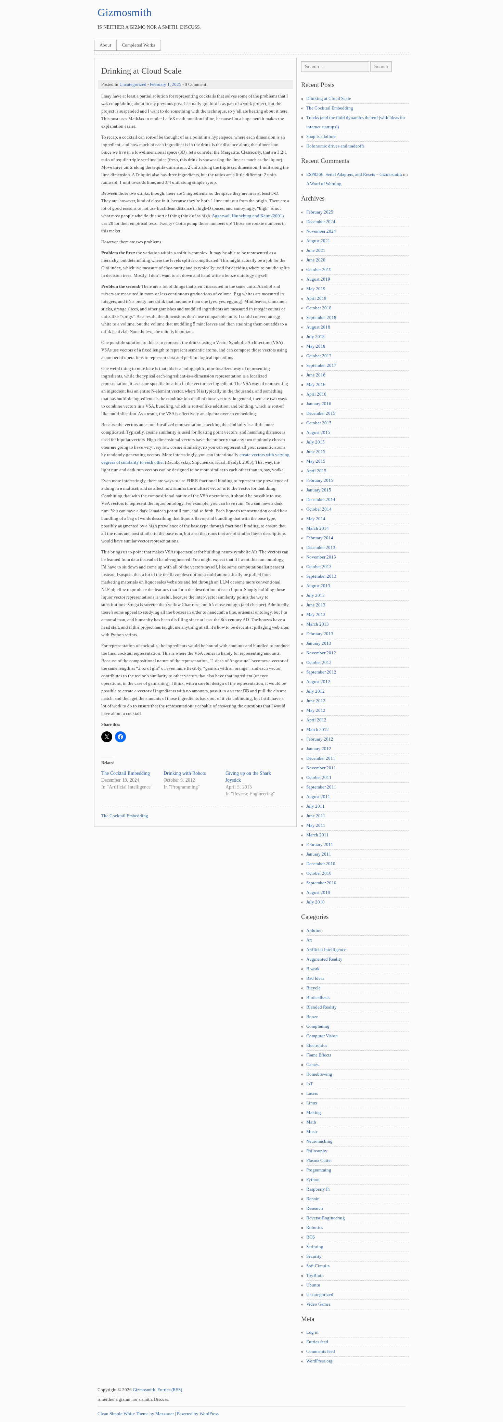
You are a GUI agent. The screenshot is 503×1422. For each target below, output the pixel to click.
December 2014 (320, 499)
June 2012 (315, 701)
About (105, 45)
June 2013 (315, 605)
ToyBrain (315, 1275)
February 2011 (319, 844)
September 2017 (321, 365)
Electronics (316, 1045)
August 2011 (318, 796)
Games (312, 1064)
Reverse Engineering (325, 1218)
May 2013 (315, 614)
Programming (318, 1170)
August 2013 (318, 586)
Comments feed (320, 1351)
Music (312, 1131)
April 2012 (316, 720)
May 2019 (315, 288)
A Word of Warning (323, 183)
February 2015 (319, 480)
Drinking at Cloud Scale (328, 98)
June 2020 (315, 260)
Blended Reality (321, 1007)
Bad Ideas (315, 978)
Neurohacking (319, 1141)
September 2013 (321, 576)
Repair (312, 1198)
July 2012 (315, 691)
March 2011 (317, 835)
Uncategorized (132, 84)
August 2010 (318, 892)
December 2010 (320, 863)
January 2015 (318, 490)
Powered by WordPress (198, 1413)
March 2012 (317, 729)
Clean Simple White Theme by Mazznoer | (137, 1413)
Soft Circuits (318, 1266)
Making (313, 1112)
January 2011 (318, 854)
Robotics (314, 1227)
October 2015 (319, 423)
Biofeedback (318, 997)
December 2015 (320, 413)
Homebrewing (319, 1074)
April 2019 (316, 298)
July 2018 (315, 336)
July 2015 (315, 442)
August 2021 (318, 241)
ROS (310, 1237)
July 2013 (315, 595)
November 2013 (321, 557)
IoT (309, 1083)
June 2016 (315, 375)
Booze (312, 1016)
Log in (312, 1332)
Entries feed (317, 1342)
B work (313, 968)
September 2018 (321, 317)
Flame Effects (318, 1055)
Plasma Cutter (319, 1160)
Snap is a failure (321, 136)
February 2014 (319, 538)
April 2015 (316, 471)
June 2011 (315, 816)
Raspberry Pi (318, 1189)
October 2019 (319, 269)
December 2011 (320, 758)
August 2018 (318, 327)
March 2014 (317, 528)
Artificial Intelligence (326, 949)
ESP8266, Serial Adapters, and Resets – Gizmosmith (354, 174)
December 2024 (320, 221)
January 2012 (318, 748)
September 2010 (321, 883)
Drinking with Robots (185, 773)
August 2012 (318, 681)
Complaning (318, 1026)
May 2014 (315, 518)
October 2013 (319, 566)
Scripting (314, 1246)
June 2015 (315, 451)
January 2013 (318, 643)
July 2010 (315, 902)
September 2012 (321, 672)
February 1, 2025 (165, 84)
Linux (312, 1103)
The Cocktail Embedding (125, 773)
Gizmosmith (125, 12)
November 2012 (321, 653)
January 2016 (318, 403)
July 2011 (315, 806)
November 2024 (321, 231)
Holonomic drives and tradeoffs (335, 146)
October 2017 (319, 356)
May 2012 (315, 710)
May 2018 (315, 346)
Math (311, 1122)
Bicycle (313, 988)
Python (313, 1179)
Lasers (312, 1093)
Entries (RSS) (169, 1389)
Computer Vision (322, 1036)
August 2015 (318, 432)
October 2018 (319, 308)
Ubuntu (313, 1285)
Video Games (318, 1304)
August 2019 (318, 279)
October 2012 (319, 662)
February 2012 (319, 739)
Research (314, 1208)
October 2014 (319, 509)
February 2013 (319, 633)
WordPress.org (319, 1361)
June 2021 (315, 250)
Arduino (314, 930)
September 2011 (321, 787)
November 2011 (321, 768)
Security (314, 1256)
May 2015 (315, 461)
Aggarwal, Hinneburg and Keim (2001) (248, 216)
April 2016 (316, 394)
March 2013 (317, 624)
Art (309, 940)
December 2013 (320, 547)
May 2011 (315, 825)
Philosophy (316, 1151)
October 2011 (319, 777)
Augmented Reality (324, 959)
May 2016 (315, 384)
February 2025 (319, 212)
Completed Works (138, 45)
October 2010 (319, 873)
